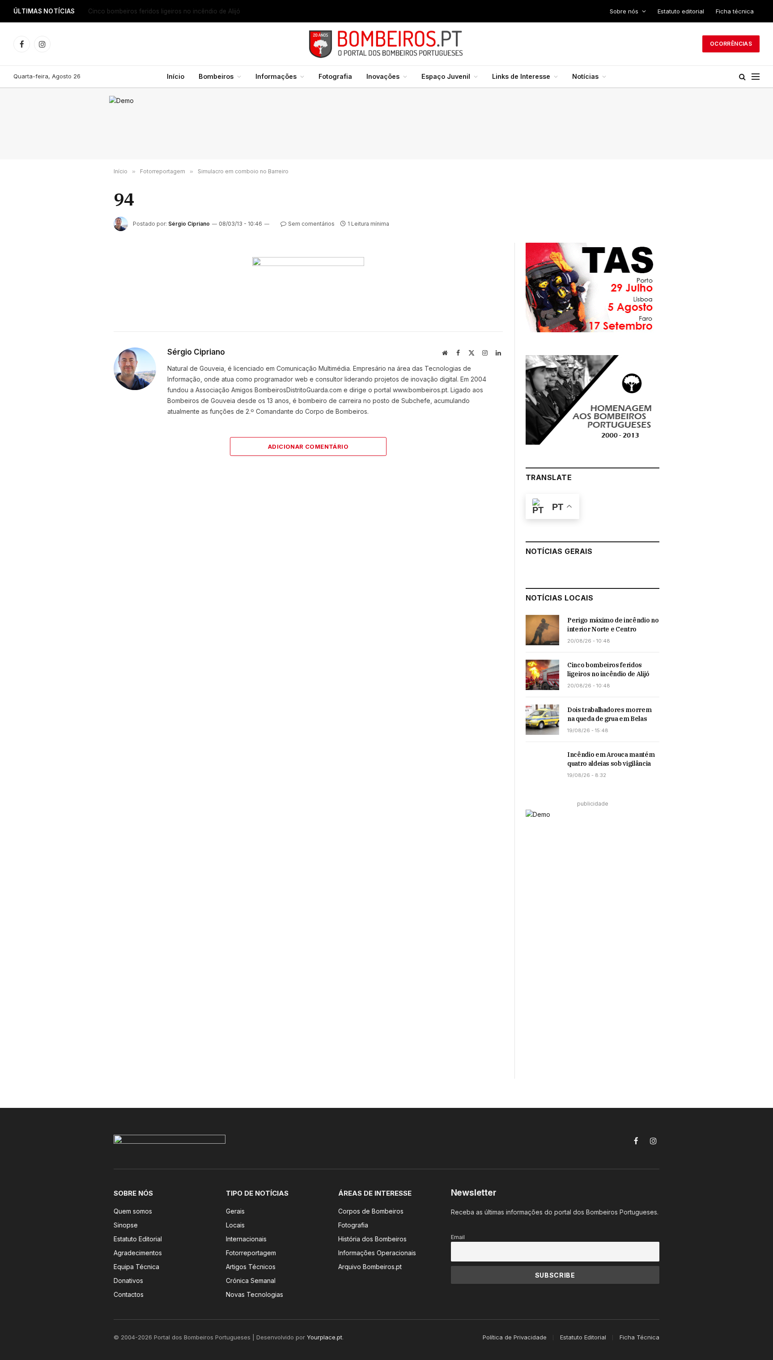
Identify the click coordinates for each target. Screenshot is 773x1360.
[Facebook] (81, 285)
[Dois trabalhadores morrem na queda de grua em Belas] (542, 719)
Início (175, 76)
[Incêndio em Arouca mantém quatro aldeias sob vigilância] (542, 764)
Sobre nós (624, 11)
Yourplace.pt (324, 1337)
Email (458, 1237)
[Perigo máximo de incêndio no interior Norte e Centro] (542, 630)
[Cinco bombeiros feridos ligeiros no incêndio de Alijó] (542, 675)
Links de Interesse (521, 76)
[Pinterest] (81, 347)
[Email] (81, 368)
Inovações (382, 76)
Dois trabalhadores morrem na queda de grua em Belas (609, 714)
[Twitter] (81, 306)
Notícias (585, 76)
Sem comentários (311, 223)
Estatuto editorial (681, 11)
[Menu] (756, 77)
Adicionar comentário (308, 446)
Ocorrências (731, 43)
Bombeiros (216, 76)
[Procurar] (742, 77)
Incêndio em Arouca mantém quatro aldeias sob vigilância (610, 759)
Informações (276, 76)
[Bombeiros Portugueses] (386, 43)
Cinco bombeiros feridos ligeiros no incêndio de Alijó (164, 11)
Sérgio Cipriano (189, 223)
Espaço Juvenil (445, 76)
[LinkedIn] (81, 326)
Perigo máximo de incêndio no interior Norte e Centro (612, 624)
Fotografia (335, 76)
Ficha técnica (735, 11)
